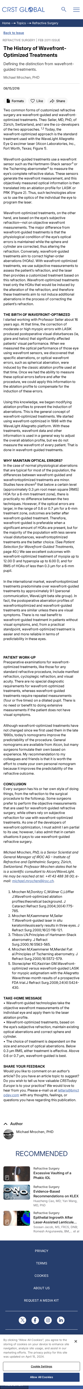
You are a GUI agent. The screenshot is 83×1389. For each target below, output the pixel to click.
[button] (13, 1124)
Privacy (41, 1251)
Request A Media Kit (41, 1300)
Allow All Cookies (41, 1377)
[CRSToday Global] (23, 9)
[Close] (75, 1341)
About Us (41, 1288)
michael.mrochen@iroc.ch (33, 881)
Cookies (41, 1276)
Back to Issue (13, 33)
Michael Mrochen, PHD (35, 1132)
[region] (41, 1360)
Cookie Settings (41, 1366)
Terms (41, 1263)
